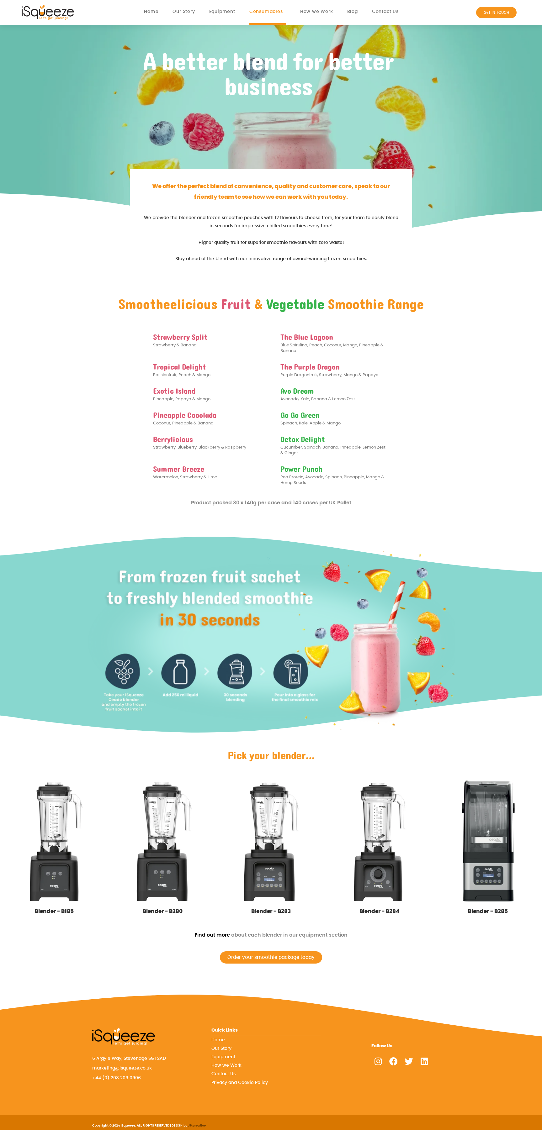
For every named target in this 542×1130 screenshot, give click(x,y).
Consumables (266, 11)
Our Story (184, 11)
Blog (352, 11)
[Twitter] (409, 1061)
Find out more (212, 935)
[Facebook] (393, 1061)
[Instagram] (378, 1061)
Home (151, 11)
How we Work (316, 11)
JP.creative (196, 1125)
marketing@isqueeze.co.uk (122, 1068)
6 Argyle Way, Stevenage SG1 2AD (129, 1058)
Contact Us (385, 11)
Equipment (222, 11)
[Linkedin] (424, 1061)
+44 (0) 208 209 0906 (116, 1078)
